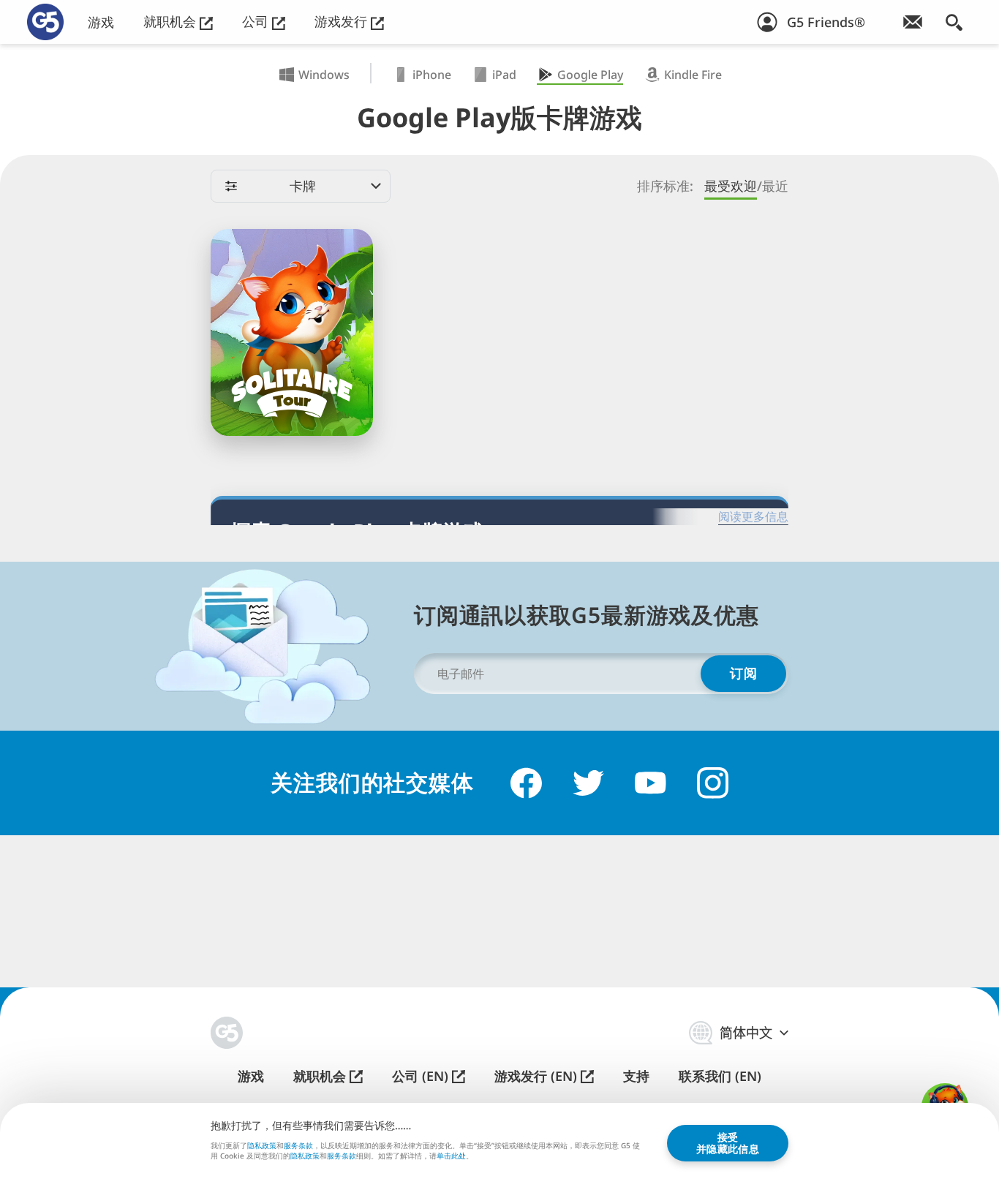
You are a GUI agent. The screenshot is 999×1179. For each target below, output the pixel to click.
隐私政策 (261, 1145)
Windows (324, 75)
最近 (775, 186)
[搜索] (954, 22)
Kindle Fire (693, 75)
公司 (257, 21)
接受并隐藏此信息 (727, 1143)
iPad (504, 75)
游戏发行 (342, 21)
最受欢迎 (730, 186)
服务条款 (298, 1145)
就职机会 (171, 21)
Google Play (590, 75)
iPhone (431, 75)
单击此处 (451, 1156)
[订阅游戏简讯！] (912, 22)
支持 (636, 1076)
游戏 (101, 22)
